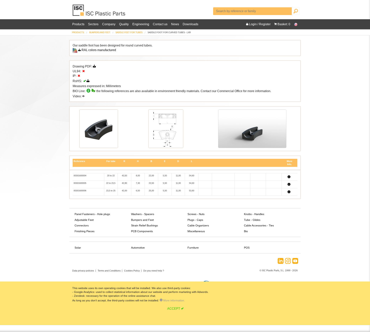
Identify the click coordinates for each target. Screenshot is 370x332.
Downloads (190, 24)
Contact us (160, 24)
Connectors (82, 225)
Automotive (138, 247)
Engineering (140, 24)
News (175, 24)
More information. (173, 300)
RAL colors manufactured (99, 50)
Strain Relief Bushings (144, 225)
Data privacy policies (83, 271)
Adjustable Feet (84, 219)
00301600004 (80, 175)
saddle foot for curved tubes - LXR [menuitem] (169, 32)
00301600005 (80, 183)
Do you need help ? (153, 271)
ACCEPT (173, 308)
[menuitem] (78, 32)
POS (247, 247)
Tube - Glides (252, 219)
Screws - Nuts (196, 214)
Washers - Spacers (142, 214)
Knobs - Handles (254, 214)
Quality (124, 24)
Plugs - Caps (195, 219)
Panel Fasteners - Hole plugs (92, 214)
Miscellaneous (196, 231)
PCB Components (142, 231)
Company (108, 24)
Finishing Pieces (84, 231)
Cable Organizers (198, 225)
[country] (294, 24)
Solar (78, 247)
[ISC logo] (99, 11)
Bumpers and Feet (99, 32)
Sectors (93, 24)
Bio (246, 231)
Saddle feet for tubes (128, 32)
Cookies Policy (132, 271)
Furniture (193, 247)
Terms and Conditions (109, 271)
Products (78, 24)
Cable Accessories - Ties (259, 225)
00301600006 (80, 190)
